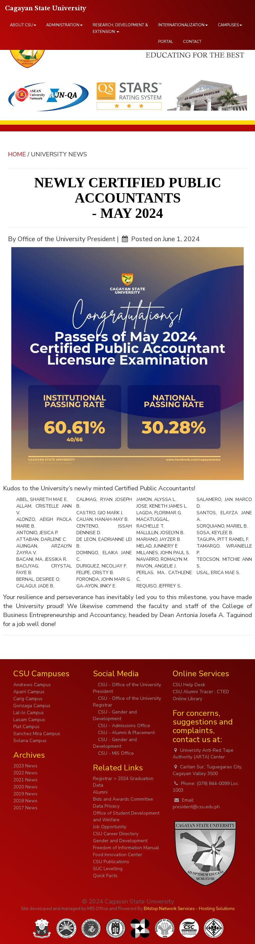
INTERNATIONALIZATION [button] (181, 25)
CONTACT (192, 41)
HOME (17, 154)
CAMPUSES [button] (228, 25)
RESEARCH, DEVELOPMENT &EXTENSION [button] (120, 28)
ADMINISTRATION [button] (62, 25)
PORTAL (165, 41)
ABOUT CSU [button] (21, 25)
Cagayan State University (45, 8)
